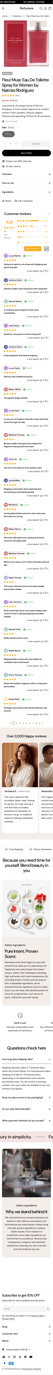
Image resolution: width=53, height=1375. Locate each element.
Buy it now (26, 153)
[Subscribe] (48, 1309)
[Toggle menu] (3, 8)
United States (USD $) (17, 1349)
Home (4, 16)
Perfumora (26, 8)
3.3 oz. (10, 135)
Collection (16, 16)
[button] (10, 723)
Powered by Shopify (31, 1368)
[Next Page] (42, 723)
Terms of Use (37, 1315)
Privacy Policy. (8, 1318)
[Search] (41, 8)
